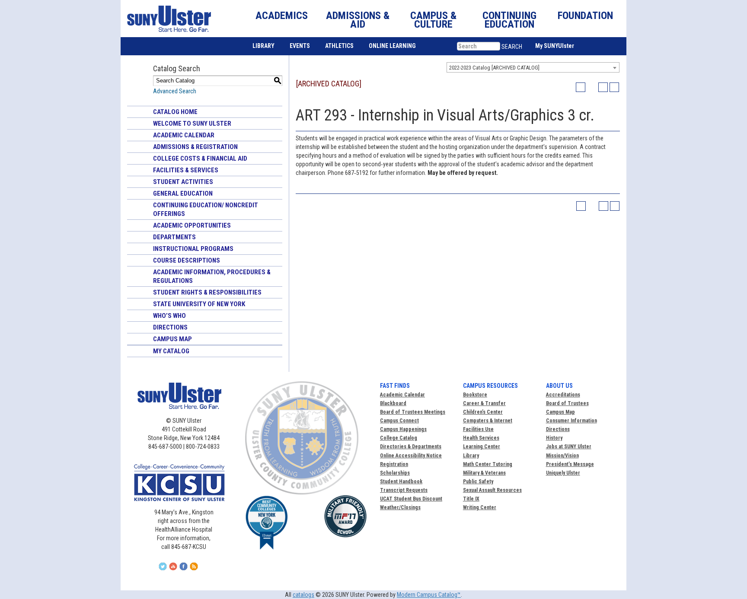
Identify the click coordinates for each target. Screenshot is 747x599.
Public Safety (478, 482)
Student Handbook (401, 482)
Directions (170, 327)
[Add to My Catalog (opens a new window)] (580, 87)
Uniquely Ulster (563, 473)
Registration (394, 464)
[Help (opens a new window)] (614, 87)
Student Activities (183, 182)
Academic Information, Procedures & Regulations (212, 276)
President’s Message (570, 464)
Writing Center (479, 507)
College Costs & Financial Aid (200, 158)
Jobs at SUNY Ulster (568, 447)
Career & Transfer (484, 403)
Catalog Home (175, 112)
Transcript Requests (404, 490)
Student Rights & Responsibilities (207, 292)
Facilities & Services (185, 170)
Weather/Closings (400, 507)
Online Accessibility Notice (411, 456)
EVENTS (300, 45)
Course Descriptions (186, 260)
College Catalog (398, 438)
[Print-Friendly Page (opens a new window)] (603, 87)
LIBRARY (263, 45)
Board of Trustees (567, 403)
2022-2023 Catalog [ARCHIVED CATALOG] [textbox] (494, 67)
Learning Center (481, 447)
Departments (174, 237)
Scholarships (395, 473)
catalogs (303, 594)
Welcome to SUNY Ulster (192, 123)
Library (471, 456)
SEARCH (511, 46)
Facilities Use (478, 429)
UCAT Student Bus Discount (411, 499)
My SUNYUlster (554, 45)
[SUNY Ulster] (167, 18)
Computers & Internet (487, 421)
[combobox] (533, 67)
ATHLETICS (339, 45)
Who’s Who (169, 316)
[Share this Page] (592, 87)
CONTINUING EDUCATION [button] (509, 20)
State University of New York (199, 304)
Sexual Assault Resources (492, 490)
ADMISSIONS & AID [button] (357, 20)
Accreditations (563, 395)
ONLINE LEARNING (392, 45)
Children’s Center (483, 412)
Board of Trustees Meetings (412, 412)
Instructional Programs (193, 249)
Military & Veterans (484, 473)
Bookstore (475, 395)
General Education (183, 193)
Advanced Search (174, 91)
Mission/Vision (562, 456)
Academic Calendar (183, 135)
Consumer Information (571, 421)
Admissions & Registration (195, 147)
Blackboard (393, 403)
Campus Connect (399, 421)
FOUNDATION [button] (585, 15)
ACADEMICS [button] (281, 15)
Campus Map (172, 339)
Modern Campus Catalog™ (429, 594)
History (554, 438)
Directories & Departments (410, 447)
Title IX (471, 499)
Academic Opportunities (192, 225)
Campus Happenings (403, 429)
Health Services (481, 438)
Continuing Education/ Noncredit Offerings (205, 209)
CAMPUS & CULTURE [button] (433, 20)
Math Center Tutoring (487, 464)
